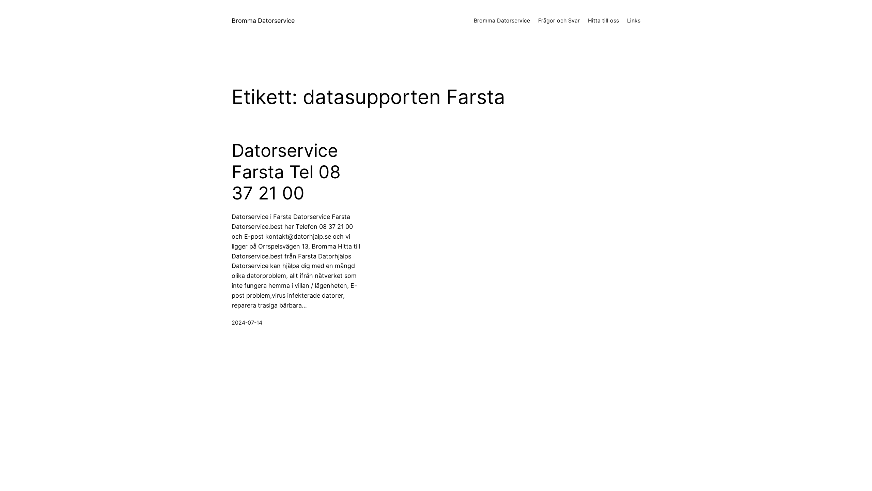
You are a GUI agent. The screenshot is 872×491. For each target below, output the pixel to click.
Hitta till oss (603, 20)
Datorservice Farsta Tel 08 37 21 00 (286, 172)
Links (633, 20)
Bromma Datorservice (263, 20)
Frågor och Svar (559, 20)
